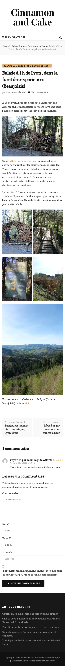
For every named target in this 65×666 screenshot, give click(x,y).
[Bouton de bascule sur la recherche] (60, 37)
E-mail (6, 538)
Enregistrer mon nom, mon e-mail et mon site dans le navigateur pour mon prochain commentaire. (32, 572)
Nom (5, 524)
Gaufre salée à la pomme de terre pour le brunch (30, 613)
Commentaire (10, 493)
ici (27, 403)
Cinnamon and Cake (32, 17)
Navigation (15, 37)
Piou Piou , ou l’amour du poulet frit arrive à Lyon (30, 627)
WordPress (49, 660)
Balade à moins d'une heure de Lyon (27, 66)
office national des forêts (24, 160)
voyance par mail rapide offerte (31, 459)
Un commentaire (39, 92)
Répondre (58, 460)
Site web (7, 552)
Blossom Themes (22, 660)
